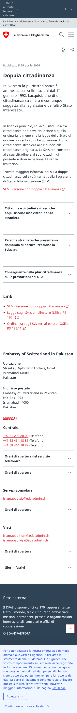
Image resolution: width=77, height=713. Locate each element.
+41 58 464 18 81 (15, 440)
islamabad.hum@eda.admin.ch (26, 535)
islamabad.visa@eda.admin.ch (25, 540)
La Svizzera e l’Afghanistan (30, 35)
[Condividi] (72, 49)
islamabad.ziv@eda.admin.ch (24, 498)
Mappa (8, 418)
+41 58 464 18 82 (15, 445)
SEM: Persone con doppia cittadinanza (32, 189)
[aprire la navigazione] (71, 35)
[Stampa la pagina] (63, 49)
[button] (70, 628)
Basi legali (59, 688)
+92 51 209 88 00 (15, 436)
